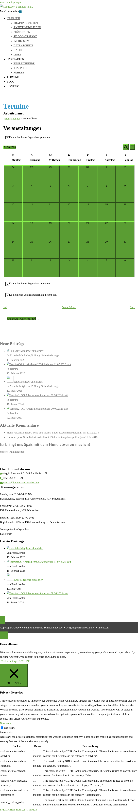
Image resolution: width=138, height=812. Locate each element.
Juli (5, 307)
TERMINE (13, 77)
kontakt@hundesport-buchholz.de (21, 482)
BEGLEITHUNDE (24, 63)
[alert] (69, 137)
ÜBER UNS (13, 18)
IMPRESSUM (21, 40)
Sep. (132, 307)
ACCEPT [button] (24, 661)
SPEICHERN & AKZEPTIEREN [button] (18, 809)
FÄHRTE (18, 72)
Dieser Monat (69, 307)
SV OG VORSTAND (25, 36)
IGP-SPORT (20, 68)
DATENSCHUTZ (23, 45)
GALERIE (19, 50)
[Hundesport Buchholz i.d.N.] (16, 6)
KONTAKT (13, 86)
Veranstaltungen (11, 118)
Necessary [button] (5, 723)
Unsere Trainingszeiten (12, 451)
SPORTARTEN (15, 59)
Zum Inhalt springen (11, 2)
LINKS (17, 54)
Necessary (9, 727)
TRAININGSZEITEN (25, 23)
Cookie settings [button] (9, 661)
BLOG (10, 81)
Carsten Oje (13, 437)
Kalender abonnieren (21, 318)
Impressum (103, 627)
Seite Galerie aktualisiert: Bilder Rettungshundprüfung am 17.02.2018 (62, 432)
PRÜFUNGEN (21, 31)
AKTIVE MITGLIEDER (27, 27)
